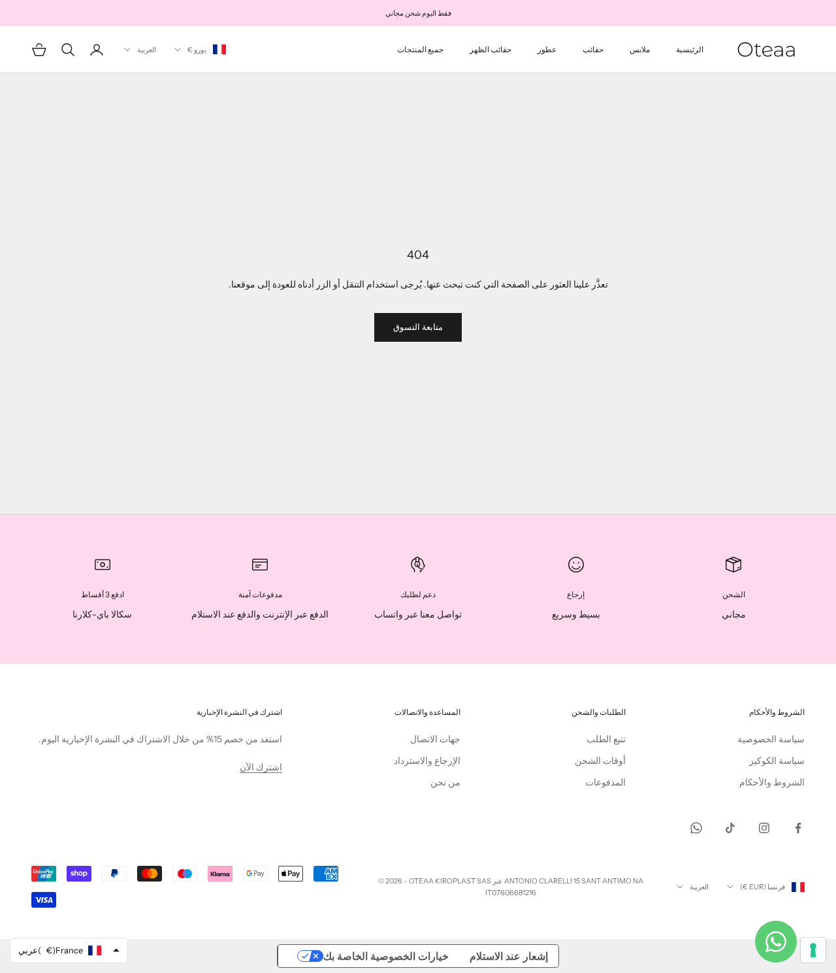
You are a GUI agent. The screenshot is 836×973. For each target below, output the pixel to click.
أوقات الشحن (600, 761)
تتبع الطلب (606, 739)
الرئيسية (689, 49)
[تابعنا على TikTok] (730, 827)
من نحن (445, 782)
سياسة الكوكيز (777, 761)
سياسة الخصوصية (771, 739)
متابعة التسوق (418, 327)
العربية (146, 49)
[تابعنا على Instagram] (764, 827)
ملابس (640, 49)
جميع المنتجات (420, 49)
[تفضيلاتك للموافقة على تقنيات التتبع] (813, 950)
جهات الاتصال (435, 739)
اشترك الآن (261, 767)
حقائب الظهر (490, 49)
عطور (547, 49)
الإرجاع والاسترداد (427, 761)
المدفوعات (605, 782)
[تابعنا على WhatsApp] (696, 827)
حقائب (593, 49)
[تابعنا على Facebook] (798, 827)
